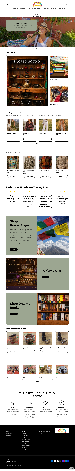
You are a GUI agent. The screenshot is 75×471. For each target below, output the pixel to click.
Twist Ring (25, 347)
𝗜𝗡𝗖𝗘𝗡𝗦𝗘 (24, 443)
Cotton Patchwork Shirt (44, 170)
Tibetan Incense (53, 79)
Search (7, 431)
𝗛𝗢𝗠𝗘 (23, 431)
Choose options (13, 176)
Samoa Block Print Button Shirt (28, 171)
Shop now (14, 249)
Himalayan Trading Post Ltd (13, 465)
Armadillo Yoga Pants (11, 133)
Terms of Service (9, 433)
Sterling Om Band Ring (60, 347)
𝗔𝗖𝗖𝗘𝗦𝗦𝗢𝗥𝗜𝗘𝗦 (25, 441)
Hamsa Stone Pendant (11, 375)
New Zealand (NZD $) (11, 461)
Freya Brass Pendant (27, 375)
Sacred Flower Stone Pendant (62, 375)
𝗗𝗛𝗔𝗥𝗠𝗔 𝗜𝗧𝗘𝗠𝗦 (26, 439)
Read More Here (13, 40)
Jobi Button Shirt (59, 170)
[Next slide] (38, 48)
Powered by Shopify (21, 465)
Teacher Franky (61, 203)
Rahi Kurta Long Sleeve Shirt (13, 170)
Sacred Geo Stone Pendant (44, 375)
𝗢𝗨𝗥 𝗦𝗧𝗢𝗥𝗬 (25, 435)
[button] (7, 4)
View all (37, 143)
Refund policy (8, 435)
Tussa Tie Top (26, 133)
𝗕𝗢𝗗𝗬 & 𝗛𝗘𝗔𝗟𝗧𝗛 (26, 445)
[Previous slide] (33, 48)
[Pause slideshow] (41, 48)
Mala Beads (53, 104)
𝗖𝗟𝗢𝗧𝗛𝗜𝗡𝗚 (24, 449)
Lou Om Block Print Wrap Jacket (61, 134)
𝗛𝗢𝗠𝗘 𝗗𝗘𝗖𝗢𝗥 (25, 447)
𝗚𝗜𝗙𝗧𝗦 (23, 437)
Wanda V (13, 203)
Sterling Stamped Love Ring (45, 347)
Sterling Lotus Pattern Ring (12, 347)
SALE (23, 451)
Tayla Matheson (29, 206)
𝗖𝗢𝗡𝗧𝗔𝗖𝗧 (24, 433)
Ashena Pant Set (42, 133)
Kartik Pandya (45, 209)
